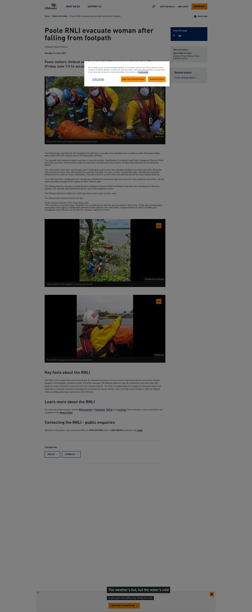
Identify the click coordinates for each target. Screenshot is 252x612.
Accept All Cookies (156, 79)
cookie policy (143, 72)
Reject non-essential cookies (133, 79)
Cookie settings (98, 79)
